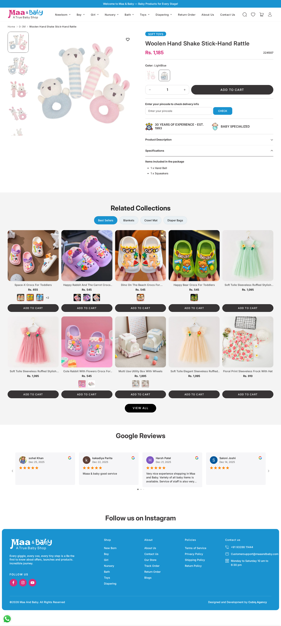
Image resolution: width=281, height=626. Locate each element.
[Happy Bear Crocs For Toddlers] (194, 255)
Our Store (150, 559)
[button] (261, 14)
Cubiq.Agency (257, 602)
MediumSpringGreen (194, 297)
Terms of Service (195, 548)
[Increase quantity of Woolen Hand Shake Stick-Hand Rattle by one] (184, 89)
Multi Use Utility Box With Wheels (140, 371)
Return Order (186, 14)
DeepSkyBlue (40, 297)
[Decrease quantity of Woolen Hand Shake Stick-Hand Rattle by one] (149, 89)
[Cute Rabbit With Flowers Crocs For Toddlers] (86, 341)
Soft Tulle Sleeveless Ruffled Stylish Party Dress (33, 371)
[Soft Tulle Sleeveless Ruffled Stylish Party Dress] (33, 341)
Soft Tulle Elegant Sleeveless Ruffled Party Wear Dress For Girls (194, 371)
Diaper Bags (175, 220)
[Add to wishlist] (127, 39)
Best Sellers (105, 220)
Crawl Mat (151, 220)
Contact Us (227, 14)
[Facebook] (13, 582)
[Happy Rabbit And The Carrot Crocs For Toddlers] (86, 255)
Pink (77, 297)
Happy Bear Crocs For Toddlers (194, 284)
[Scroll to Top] (273, 605)
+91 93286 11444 (242, 547)
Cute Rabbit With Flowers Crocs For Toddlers (86, 371)
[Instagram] (23, 582)
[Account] (270, 14)
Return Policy (193, 565)
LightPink (151, 75)
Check (222, 110)
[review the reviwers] (69, 457)
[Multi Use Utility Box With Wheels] (140, 341)
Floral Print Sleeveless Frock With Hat (248, 371)
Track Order (151, 565)
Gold (30, 297)
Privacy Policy (194, 554)
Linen (20, 297)
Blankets (128, 220)
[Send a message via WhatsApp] (7, 619)
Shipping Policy (195, 559)
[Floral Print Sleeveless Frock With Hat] (247, 341)
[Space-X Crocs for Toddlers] (33, 255)
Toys (143, 14)
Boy (79, 14)
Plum (145, 384)
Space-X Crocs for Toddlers (33, 284)
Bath (128, 14)
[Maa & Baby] (26, 14)
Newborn (61, 14)
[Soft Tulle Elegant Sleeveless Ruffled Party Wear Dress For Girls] (194, 341)
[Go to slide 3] (143, 489)
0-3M (22, 26)
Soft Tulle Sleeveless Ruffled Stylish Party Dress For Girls (248, 285)
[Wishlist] (253, 14)
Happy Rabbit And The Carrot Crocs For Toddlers (86, 285)
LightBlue (164, 75)
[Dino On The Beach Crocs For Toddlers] (140, 255)
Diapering (162, 14)
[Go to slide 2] (140, 489)
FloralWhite (96, 297)
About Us (207, 14)
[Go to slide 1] (138, 489)
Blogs (148, 577)
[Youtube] (32, 582)
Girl (93, 14)
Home (11, 26)
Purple (87, 297)
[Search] (244, 14)
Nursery (110, 14)
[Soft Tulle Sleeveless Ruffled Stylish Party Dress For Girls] (247, 255)
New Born (110, 548)
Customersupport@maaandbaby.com (254, 554)
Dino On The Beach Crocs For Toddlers (140, 285)
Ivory (140, 297)
